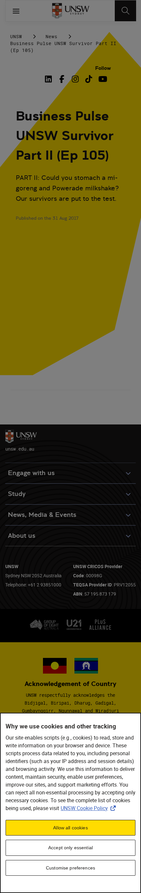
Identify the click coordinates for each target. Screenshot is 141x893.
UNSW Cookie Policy (89, 808)
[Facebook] (62, 79)
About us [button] (21, 535)
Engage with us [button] (31, 473)
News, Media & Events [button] (42, 514)
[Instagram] (75, 79)
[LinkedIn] (49, 79)
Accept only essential (70, 847)
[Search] (125, 10)
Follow (103, 68)
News (51, 36)
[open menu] (16, 10)
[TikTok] (89, 79)
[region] (70, 803)
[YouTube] (102, 79)
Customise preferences (70, 867)
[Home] (70, 11)
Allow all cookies (70, 827)
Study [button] (17, 494)
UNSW (16, 36)
